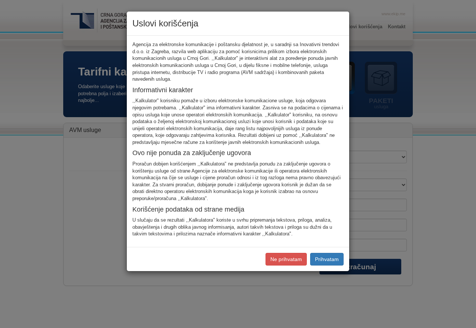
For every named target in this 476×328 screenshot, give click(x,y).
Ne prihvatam (286, 259)
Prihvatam (327, 259)
